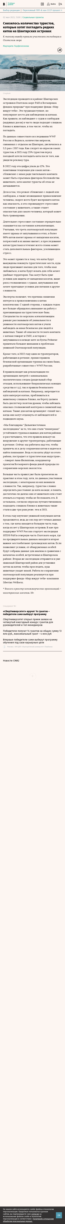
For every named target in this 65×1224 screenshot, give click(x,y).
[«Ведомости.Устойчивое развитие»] (9, 4)
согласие (35, 1214)
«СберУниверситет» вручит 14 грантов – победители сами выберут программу (26, 613)
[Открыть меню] (60, 4)
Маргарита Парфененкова (16, 46)
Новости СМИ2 (11, 660)
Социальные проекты (33, 17)
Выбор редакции (11, 10)
